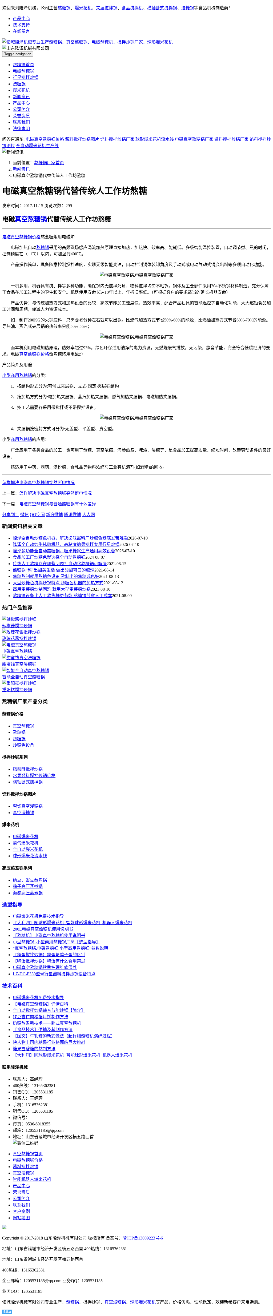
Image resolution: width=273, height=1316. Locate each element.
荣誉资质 (21, 116)
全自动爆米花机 (28, 849)
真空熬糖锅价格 (34, 354)
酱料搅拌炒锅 (25, 1166)
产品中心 (21, 18)
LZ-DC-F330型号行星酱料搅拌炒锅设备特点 (54, 974)
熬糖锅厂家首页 (49, 162)
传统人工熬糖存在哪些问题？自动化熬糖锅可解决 (60, 563)
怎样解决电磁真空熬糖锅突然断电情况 (38, 482)
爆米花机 (83, 8)
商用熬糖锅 (21, 439)
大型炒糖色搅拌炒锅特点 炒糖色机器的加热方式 (58, 583)
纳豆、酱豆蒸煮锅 (30, 880)
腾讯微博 (72, 514)
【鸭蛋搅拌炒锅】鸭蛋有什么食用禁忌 (49, 961)
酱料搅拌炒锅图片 (82, 139)
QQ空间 (37, 514)
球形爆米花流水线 (30, 856)
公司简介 (21, 109)
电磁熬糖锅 (23, 71)
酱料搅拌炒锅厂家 (231, 139)
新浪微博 (54, 514)
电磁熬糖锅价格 (28, 1160)
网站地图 (21, 1218)
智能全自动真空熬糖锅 (23, 677)
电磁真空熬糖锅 (17, 651)
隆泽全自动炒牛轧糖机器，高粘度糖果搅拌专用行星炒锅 (66, 544)
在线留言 (21, 31)
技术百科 (12, 986)
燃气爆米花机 (25, 843)
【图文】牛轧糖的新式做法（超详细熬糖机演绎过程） (64, 1036)
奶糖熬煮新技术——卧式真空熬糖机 (47, 1023)
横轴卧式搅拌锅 (162, 8)
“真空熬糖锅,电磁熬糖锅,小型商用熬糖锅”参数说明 (60, 948)
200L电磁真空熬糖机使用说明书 (43, 929)
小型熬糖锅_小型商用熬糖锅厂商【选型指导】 (56, 942)
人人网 (88, 514)
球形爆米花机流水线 (154, 139)
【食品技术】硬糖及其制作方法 (43, 1029)
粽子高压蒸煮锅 (28, 886)
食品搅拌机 (132, 8)
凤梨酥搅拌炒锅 (28, 769)
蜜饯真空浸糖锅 (28, 806)
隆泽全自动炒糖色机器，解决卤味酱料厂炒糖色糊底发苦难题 (70, 538)
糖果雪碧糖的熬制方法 (34, 1049)
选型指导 (12, 905)
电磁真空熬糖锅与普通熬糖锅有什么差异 (57, 504)
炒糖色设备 (23, 745)
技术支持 (21, 25)
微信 (24, 514)
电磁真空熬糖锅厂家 (194, 139)
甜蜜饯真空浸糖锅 (19, 664)
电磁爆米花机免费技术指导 (38, 916)
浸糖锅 (187, 8)
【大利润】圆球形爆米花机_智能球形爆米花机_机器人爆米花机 (72, 922)
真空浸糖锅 (23, 812)
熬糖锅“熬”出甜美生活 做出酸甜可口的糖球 (53, 570)
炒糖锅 (19, 739)
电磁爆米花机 (25, 836)
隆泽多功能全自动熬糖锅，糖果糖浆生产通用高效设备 (64, 551)
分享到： (10, 514)
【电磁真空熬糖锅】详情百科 (40, 1004)
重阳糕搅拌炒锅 (17, 689)
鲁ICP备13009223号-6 (143, 1238)
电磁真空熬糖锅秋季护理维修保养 (45, 967)
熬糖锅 (64, 8)
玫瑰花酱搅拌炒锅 (19, 638)
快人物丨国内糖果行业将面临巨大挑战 (49, 1042)
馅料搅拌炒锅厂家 (117, 139)
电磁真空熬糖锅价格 (45, 139)
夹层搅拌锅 (106, 8)
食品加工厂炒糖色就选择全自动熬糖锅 (49, 557)
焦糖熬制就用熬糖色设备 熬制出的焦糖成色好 (56, 576)
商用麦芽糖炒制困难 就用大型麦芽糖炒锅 (52, 589)
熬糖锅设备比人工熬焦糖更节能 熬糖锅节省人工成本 (62, 595)
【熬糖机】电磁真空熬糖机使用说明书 (49, 935)
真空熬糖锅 (31, 219)
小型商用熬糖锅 (17, 375)
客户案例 (21, 1211)
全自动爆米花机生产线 (37, 145)
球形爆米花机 (143, 1302)
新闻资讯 (21, 96)
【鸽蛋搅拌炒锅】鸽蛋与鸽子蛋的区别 (49, 954)
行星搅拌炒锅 (25, 77)
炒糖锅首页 (23, 64)
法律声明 (21, 128)
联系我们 (21, 122)
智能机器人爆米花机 (32, 1179)
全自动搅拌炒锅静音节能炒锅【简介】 (49, 1010)
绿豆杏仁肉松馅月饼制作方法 (40, 1017)
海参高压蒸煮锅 (28, 893)
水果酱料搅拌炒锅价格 (34, 775)
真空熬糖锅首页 (28, 1154)
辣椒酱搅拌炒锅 (17, 625)
